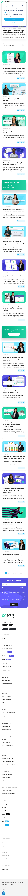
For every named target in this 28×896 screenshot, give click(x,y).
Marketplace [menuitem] (4, 663)
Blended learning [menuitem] (6, 777)
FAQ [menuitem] (2, 849)
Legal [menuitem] (11, 884)
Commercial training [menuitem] (6, 732)
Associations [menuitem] (5, 677)
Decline (14, 22)
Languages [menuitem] (4, 884)
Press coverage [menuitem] (5, 862)
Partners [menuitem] (4, 828)
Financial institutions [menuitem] (6, 680)
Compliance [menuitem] (4, 755)
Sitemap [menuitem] (12, 887)
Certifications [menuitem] (5, 796)
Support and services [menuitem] (6, 666)
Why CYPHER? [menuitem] (5, 804)
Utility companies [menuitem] (6, 702)
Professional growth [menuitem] (6, 752)
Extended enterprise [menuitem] (6, 723)
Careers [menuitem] (5, 814)
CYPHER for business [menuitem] (7, 645)
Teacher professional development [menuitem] (10, 784)
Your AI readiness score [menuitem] (7, 642)
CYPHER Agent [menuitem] (7, 655)
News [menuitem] (5, 821)
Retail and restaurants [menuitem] (7, 696)
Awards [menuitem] (3, 817)
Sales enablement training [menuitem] (8, 758)
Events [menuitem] (5, 825)
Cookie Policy (7, 12)
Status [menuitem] (3, 889)
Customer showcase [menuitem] (6, 876)
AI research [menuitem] (4, 852)
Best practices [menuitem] (5, 869)
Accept (14, 19)
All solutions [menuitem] (4, 720)
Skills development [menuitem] (6, 748)
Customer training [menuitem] (6, 726)
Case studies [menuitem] (5, 872)
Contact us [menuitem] (4, 835)
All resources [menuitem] (5, 842)
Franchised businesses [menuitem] (7, 683)
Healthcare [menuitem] (4, 686)
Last (21, 573)
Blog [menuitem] (3, 846)
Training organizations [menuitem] (7, 699)
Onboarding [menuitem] (4, 739)
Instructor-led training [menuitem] (7, 790)
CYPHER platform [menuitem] (6, 638)
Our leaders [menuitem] (4, 810)
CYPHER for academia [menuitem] (7, 648)
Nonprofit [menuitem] (4, 690)
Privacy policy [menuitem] (5, 887)
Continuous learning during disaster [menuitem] (10, 780)
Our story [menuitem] (4, 807)
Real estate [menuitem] (4, 693)
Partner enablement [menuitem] (6, 729)
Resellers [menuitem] (4, 832)
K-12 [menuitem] (3, 706)
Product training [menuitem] (5, 768)
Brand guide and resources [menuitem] (8, 858)
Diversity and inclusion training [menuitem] (9, 764)
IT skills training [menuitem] (5, 771)
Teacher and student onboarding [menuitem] (9, 787)
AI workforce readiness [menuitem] (7, 745)
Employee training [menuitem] (6, 742)
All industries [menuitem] (5, 674)
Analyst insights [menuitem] (5, 855)
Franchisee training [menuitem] (6, 736)
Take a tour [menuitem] (7, 651)
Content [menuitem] (6, 659)
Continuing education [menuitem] (7, 774)
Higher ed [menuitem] (4, 709)
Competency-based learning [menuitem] (8, 793)
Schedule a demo (14, 334)
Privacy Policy (10, 600)
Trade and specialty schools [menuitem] (8, 712)
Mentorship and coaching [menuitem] (8, 761)
